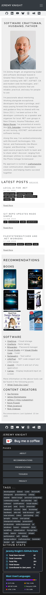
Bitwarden (12, 347)
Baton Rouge (9, 124)
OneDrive (11, 341)
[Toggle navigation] (41, 5)
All (14, 488)
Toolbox (23, 474)
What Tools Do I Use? (17, 384)
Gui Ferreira (12, 394)
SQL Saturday (14, 127)
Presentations (23, 467)
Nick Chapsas (13, 408)
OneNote (11, 344)
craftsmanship (34, 164)
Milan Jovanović (14, 405)
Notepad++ (12, 356)
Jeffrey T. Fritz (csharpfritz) (20, 400)
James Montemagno (16, 397)
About (23, 453)
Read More (8, 205)
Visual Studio (13, 350)
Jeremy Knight (12, 5)
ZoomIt (10, 365)
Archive (33, 182)
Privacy (23, 481)
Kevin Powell (13, 402)
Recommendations (23, 460)
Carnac (10, 371)
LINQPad (11, 359)
